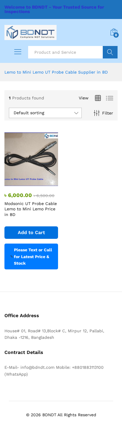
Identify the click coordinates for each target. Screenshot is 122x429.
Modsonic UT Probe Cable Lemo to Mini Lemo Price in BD (30, 209)
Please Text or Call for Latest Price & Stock (33, 256)
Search (110, 52)
